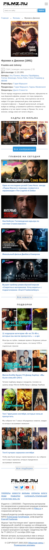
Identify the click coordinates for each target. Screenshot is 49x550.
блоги (44, 493)
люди (3, 496)
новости (16, 493)
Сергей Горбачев (9, 519)
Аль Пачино (15, 76)
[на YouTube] (27, 487)
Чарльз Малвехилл (37, 87)
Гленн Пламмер (35, 78)
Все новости (24, 297)
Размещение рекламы (24, 545)
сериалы (35, 493)
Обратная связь (35, 543)
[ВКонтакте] (16, 487)
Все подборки (24, 468)
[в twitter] (22, 487)
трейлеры (6, 493)
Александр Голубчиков (18, 517)
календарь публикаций (35, 496)
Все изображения (24, 149)
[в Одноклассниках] (33, 487)
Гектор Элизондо (8, 78)
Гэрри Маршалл (20, 84)
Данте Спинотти (20, 90)
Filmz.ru (37, 509)
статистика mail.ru (10, 499)
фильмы (26, 493)
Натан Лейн (22, 78)
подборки (15, 496)
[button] (44, 132)
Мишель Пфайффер (30, 76)
